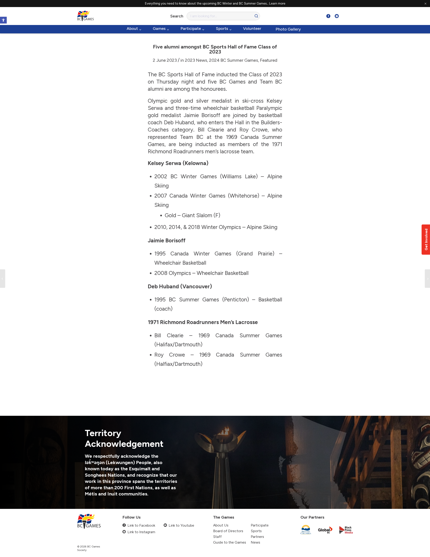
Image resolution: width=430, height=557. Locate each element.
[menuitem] (133, 29)
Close (425, 3)
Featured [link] (268, 60)
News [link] (255, 542)
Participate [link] (260, 525)
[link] (3, 20)
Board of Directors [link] (228, 531)
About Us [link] (220, 525)
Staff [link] (217, 537)
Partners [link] (257, 537)
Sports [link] (256, 531)
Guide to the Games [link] (229, 542)
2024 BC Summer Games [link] (233, 60)
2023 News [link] (196, 60)
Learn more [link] (277, 3)
